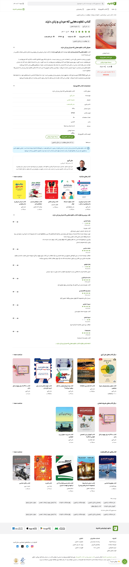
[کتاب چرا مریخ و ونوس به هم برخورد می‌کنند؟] (64, 370)
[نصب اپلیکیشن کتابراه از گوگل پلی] (45, 528)
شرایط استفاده (112, 545)
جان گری (72, 95)
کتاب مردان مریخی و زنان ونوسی (20, 203)
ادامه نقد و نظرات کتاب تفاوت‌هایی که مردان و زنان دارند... (72, 343)
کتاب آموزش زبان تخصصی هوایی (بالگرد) (87, 436)
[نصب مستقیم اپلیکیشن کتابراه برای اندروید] (59, 528)
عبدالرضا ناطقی (91, 488)
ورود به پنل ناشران (78, 545)
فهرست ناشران (79, 548)
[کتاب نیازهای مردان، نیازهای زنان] (35, 189)
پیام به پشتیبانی (95, 542)
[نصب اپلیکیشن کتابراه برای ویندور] (17, 528)
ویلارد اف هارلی (38, 207)
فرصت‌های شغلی (111, 551)
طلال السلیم (55, 205)
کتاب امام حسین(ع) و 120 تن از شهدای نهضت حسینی (65, 484)
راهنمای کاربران (96, 545)
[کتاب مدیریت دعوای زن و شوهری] (64, 419)
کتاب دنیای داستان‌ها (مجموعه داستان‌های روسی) (86, 484)
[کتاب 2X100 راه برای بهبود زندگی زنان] (21, 370)
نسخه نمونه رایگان (105, 62)
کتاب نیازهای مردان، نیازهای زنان (36, 203)
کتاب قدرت (48, 483)
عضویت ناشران (79, 542)
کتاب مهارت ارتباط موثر (69, 203)
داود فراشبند (91, 440)
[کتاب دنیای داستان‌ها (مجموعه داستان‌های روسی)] (86, 468)
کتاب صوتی (91, 557)
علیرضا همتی (71, 100)
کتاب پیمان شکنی (53, 202)
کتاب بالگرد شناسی (24, 483)
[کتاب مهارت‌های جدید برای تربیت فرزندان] (43, 370)
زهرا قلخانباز (113, 486)
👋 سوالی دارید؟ (115, 561)
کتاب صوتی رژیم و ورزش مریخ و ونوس (107, 387)
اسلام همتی (70, 488)
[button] (106, 34)
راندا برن (49, 486)
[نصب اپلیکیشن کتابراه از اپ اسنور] (31, 528)
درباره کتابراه (112, 542)
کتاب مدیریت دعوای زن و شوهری (66, 436)
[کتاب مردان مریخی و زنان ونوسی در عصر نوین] (83, 189)
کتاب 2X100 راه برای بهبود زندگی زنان (21, 387)
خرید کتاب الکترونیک (106, 57)
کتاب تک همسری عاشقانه (87, 386)
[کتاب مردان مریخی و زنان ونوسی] (19, 189)
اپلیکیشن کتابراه (17, 9)
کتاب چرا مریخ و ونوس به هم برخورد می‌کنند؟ (65, 387)
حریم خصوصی (112, 548)
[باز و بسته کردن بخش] (14, 47)
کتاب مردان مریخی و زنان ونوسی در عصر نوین (84, 203)
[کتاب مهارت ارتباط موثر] (67, 189)
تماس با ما (97, 548)
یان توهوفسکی (70, 207)
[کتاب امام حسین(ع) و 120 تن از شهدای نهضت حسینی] (64, 468)
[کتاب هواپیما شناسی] (107, 468)
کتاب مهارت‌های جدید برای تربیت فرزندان (44, 387)
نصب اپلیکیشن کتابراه (109, 557)
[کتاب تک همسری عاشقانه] (86, 370)
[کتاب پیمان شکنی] (51, 189)
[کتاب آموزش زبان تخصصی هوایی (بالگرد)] (86, 419)
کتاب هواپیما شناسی (110, 483)
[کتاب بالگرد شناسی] (21, 468)
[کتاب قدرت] (43, 468)
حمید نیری (27, 486)
